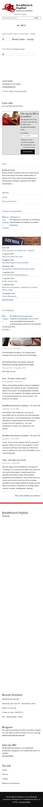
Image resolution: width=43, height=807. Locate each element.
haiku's (16, 34)
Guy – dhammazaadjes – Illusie (12, 717)
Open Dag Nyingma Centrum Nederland (15, 262)
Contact (4, 770)
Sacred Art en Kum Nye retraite (12, 256)
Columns (5, 779)
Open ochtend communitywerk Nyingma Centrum (18, 269)
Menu (23, 25)
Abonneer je (15, 217)
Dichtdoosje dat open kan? (10, 699)
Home (4, 34)
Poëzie (10, 34)
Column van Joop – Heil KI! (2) (12, 712)
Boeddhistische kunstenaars (21, 316)
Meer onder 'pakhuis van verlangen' (28, 495)
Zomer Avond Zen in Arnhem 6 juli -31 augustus (18, 250)
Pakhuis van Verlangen (11, 348)
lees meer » (6, 329)
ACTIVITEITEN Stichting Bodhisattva (15, 275)
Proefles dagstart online (10, 281)
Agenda (4, 197)
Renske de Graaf (20, 91)
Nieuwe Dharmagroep (9, 296)
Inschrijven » (14, 225)
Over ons (5, 774)
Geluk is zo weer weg (9, 708)
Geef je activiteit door (9, 201)
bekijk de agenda (7, 299)
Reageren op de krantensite (11, 783)
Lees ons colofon (7, 756)
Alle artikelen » (7, 183)
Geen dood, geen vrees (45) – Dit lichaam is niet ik (18, 703)
